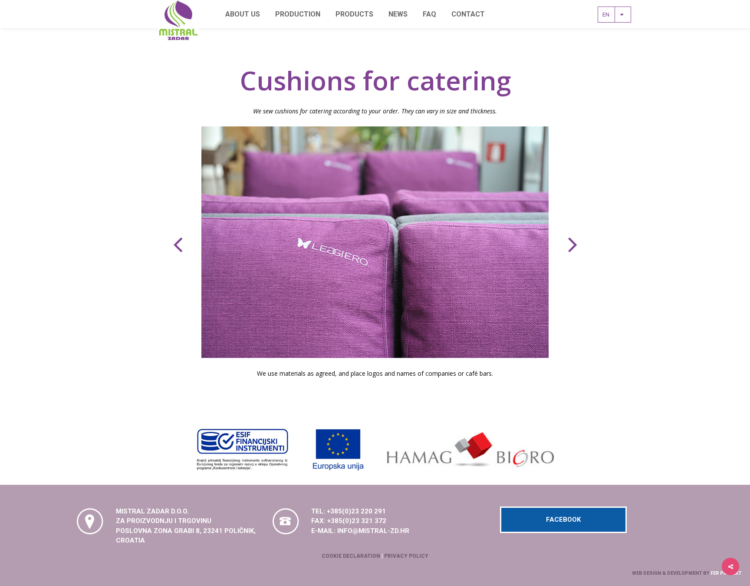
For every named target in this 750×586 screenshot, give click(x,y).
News (398, 14)
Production (297, 14)
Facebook (563, 519)
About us (242, 14)
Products (354, 14)
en (608, 14)
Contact (468, 14)
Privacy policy (406, 556)
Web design (646, 573)
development (684, 573)
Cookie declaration (351, 556)
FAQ (429, 14)
